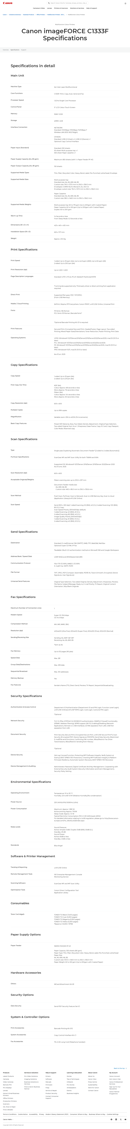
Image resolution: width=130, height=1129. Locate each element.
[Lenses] (52, 8)
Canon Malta (7, 1119)
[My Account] (125, 3)
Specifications (15, 50)
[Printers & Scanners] (68, 8)
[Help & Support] (97, 8)
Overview (6, 50)
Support (23, 50)
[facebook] (111, 1119)
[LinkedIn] (116, 1119)
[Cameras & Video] (45, 8)
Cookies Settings (112, 1114)
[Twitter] (121, 1119)
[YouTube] (125, 1119)
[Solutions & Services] (85, 8)
